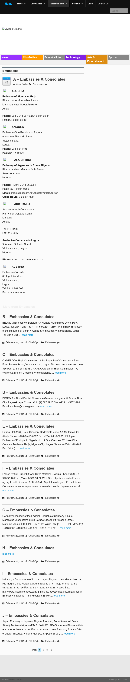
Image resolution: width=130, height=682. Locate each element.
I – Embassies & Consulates (27, 573)
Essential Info (57, 3)
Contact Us (103, 3)
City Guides (36, 3)
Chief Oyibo (22, 84)
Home (8, 3)
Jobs (90, 3)
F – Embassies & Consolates (28, 468)
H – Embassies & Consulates (28, 547)
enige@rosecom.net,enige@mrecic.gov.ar (34, 193)
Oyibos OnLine (16, 679)
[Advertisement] (70, 17)
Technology (73, 57)
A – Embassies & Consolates (39, 79)
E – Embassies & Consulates (28, 426)
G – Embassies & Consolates (28, 509)
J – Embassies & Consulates (28, 615)
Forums (76, 3)
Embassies (38, 84)
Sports (113, 57)
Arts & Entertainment (95, 59)
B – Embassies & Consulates (28, 316)
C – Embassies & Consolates (28, 354)
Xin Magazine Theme (118, 679)
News (20, 3)
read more (27, 335)
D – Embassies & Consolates (28, 392)
